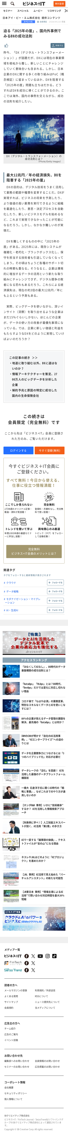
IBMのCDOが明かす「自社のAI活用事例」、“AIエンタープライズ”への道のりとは (42, 739)
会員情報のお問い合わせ (47, 1060)
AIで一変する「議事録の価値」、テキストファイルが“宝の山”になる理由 (43, 841)
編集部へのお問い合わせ (16, 1060)
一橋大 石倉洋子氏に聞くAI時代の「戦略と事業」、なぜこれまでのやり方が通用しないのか (43, 791)
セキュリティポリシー (15, 1093)
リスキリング (54, 10)
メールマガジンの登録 (15, 990)
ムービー (38, 10)
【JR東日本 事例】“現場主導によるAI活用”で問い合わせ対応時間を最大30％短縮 (42, 895)
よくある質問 (11, 996)
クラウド (11, 582)
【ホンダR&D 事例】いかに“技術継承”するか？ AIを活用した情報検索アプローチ (42, 808)
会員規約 (8, 1007)
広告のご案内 (11, 1034)
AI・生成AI (12, 610)
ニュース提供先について (47, 1001)
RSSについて (41, 996)
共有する (59, 45)
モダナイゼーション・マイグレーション (22, 600)
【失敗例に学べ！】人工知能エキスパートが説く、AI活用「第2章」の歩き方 (43, 824)
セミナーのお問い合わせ (16, 1066)
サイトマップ (11, 1001)
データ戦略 (12, 591)
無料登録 (59, 3)
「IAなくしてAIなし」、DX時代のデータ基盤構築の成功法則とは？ (43, 668)
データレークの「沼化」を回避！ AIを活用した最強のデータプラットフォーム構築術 (43, 774)
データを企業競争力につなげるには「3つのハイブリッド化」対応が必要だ (42, 754)
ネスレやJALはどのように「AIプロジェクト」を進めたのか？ (42, 858)
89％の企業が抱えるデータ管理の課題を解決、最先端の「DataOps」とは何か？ (43, 720)
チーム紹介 (10, 1028)
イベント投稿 (11, 1040)
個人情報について (13, 1099)
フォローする (57, 582)
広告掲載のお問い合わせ (47, 1066)
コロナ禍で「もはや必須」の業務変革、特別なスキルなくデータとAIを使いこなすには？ (43, 704)
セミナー (7, 10)
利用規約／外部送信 (45, 990)
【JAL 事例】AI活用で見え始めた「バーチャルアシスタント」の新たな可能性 (43, 876)
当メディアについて (45, 1007)
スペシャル (23, 10)
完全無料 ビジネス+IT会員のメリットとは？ (34, 551)
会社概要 (8, 1087)
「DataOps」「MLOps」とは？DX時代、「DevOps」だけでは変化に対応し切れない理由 (43, 687)
